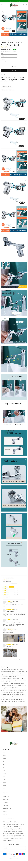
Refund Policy (5, 802)
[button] (1, 5)
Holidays (4, 773)
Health (4, 752)
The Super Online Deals (15, 858)
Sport (4, 767)
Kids (3, 764)
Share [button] (3, 74)
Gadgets (4, 782)
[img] (10, 601)
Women (4, 758)
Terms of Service (6, 796)
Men (3, 761)
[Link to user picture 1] (11, 638)
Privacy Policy (5, 805)
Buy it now (14, 70)
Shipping (6, 51)
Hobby (4, 779)
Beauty (4, 755)
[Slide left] (11, 38)
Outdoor (4, 770)
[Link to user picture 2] (21, 638)
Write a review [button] (14, 583)
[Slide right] (16, 38)
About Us (5, 811)
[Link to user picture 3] (25, 638)
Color (2, 53)
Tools (4, 788)
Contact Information (7, 808)
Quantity (2, 59)
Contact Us (5, 814)
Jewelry (4, 776)
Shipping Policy (6, 799)
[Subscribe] (23, 848)
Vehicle (4, 785)
